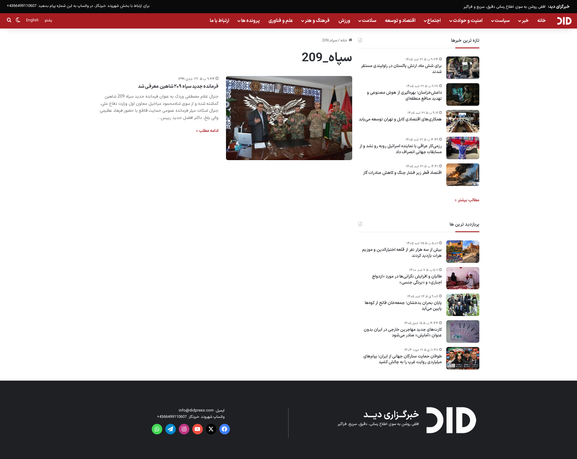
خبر (525, 20)
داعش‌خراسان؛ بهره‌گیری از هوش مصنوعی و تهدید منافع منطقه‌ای (404, 96)
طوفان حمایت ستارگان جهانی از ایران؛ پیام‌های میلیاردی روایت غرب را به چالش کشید (402, 359)
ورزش (344, 20)
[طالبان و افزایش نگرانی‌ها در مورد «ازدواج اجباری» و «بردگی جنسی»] (462, 278)
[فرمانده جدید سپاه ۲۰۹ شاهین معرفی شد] (289, 118)
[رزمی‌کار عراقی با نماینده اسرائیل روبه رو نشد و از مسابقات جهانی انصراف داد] (462, 148)
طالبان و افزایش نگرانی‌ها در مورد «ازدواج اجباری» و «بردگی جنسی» (407, 279)
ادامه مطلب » (207, 131)
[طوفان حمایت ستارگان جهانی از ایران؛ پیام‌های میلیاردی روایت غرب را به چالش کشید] (462, 358)
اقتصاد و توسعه (400, 20)
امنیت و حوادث (468, 20)
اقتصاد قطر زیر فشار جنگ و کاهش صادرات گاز (402, 173)
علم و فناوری (280, 20)
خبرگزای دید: (558, 7)
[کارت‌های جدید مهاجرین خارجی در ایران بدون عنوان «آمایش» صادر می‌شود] (462, 331)
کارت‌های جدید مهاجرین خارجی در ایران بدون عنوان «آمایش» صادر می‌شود (403, 333)
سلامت (369, 20)
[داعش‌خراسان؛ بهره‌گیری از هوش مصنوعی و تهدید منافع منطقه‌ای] (462, 94)
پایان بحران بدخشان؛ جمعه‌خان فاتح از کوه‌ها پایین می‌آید (403, 306)
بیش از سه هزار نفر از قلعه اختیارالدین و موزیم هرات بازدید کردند (402, 253)
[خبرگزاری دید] (564, 21)
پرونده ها (250, 20)
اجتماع (434, 20)
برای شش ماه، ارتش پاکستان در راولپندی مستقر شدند (401, 69)
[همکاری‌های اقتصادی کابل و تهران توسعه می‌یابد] (462, 121)
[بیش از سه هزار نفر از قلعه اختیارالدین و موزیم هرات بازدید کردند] (462, 251)
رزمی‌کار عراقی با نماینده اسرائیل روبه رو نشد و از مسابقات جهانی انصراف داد (400, 149)
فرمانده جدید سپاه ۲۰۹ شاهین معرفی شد (178, 86)
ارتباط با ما (219, 20)
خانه (541, 20)
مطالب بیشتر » (467, 200)
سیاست (502, 20)
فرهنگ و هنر (317, 20)
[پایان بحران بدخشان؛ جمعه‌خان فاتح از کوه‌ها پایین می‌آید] (462, 304)
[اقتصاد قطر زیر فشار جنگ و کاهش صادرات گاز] (462, 174)
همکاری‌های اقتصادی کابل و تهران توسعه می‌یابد (400, 120)
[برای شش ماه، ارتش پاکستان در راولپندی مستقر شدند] (462, 67)
